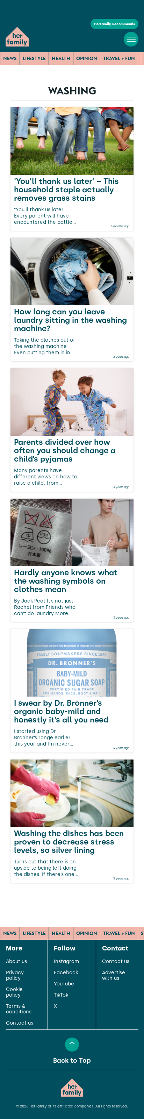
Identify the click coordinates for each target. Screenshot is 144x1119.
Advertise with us (113, 975)
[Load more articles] (72, 898)
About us (16, 961)
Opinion (86, 58)
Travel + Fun (119, 58)
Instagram (66, 961)
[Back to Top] (72, 1045)
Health (61, 58)
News (10, 58)
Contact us (19, 1023)
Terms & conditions (18, 1009)
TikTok (61, 995)
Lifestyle (34, 58)
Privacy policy (15, 975)
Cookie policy (14, 992)
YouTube (64, 984)
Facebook (66, 973)
